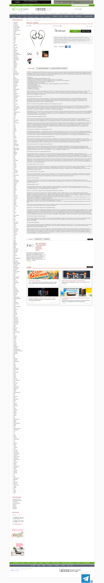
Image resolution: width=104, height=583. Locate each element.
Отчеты (46, 239)
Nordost (14, 295)
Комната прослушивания (63, 13)
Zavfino (14, 490)
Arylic (14, 42)
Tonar (14, 448)
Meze (14, 256)
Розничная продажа (17, 500)
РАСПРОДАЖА (78, 16)
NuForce (14, 299)
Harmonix (15, 189)
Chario (14, 105)
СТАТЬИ (60, 16)
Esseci (14, 161)
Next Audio (15, 293)
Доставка (33, 13)
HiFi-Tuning (15, 197)
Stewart (14, 420)
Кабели (63, 565)
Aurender (15, 67)
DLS (14, 133)
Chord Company (16, 106)
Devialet (14, 129)
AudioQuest (15, 63)
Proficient (15, 342)
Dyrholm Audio (15, 144)
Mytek (14, 285)
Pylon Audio (15, 352)
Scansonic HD (15, 388)
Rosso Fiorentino (16, 380)
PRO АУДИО (49, 565)
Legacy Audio (15, 228)
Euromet (14, 164)
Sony (14, 407)
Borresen (15, 86)
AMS (14, 35)
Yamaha (14, 487)
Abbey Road (15, 22)
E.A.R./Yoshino (15, 145)
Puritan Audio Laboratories (17, 350)
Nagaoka (14, 287)
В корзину (75, 31)
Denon (14, 126)
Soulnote (14, 411)
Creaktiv (14, 114)
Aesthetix (15, 31)
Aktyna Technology (16, 34)
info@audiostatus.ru (18, 524)
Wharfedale (15, 479)
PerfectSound (15, 321)
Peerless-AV (15, 318)
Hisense (14, 200)
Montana (14, 270)
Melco (14, 254)
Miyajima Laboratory (16, 263)
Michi (14, 259)
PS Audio (14, 345)
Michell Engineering (16, 258)
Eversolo (14, 165)
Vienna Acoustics (16, 466)
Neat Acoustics (16, 290)
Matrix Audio (15, 251)
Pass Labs (15, 314)
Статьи (30, 239)
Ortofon (14, 310)
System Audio (15, 429)
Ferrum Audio (15, 171)
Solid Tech (15, 403)
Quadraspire (15, 358)
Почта (19, 5)
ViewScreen (15, 467)
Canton (14, 98)
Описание (31, 68)
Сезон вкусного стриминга (34, 280)
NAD (14, 286)
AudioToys (15, 65)
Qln (14, 356)
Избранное (31, 5)
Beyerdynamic (15, 81)
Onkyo (14, 305)
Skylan (14, 400)
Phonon (14, 325)
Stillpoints (15, 421)
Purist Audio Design (16, 349)
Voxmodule (15, 472)
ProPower (15, 344)
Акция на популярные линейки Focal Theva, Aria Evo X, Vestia (42, 297)
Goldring (14, 184)
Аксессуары (70, 565)
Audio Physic (15, 57)
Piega (14, 326)
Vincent (14, 468)
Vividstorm (15, 471)
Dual (14, 138)
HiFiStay (14, 199)
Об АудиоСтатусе (16, 499)
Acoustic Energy (16, 26)
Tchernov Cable (16, 439)
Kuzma (14, 224)
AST (14, 43)
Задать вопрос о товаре (59, 68)
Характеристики (43, 68)
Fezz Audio (15, 172)
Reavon (14, 364)
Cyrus (14, 117)
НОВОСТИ (55, 16)
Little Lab (14, 232)
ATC (14, 46)
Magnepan (15, 243)
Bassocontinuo (15, 74)
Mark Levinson (15, 248)
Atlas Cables (15, 47)
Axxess (14, 70)
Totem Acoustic (16, 452)
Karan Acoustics (16, 215)
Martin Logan (15, 250)
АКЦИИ (71, 16)
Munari (14, 279)
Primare (14, 338)
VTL (14, 475)
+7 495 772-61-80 (40, 10)
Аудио (38, 565)
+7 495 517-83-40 (40, 8)
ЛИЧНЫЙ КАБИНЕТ (88, 16)
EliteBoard (15, 152)
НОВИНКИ (66, 16)
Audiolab (14, 61)
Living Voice (15, 234)
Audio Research (16, 58)
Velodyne (14, 463)
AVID (14, 69)
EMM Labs (15, 153)
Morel (14, 275)
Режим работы (80, 13)
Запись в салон (53, 13)
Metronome (15, 255)
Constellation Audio (16, 112)
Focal (14, 177)
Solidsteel (15, 404)
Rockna (14, 376)
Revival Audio (15, 372)
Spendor (14, 415)
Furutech (14, 179)
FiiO (14, 173)
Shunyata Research (16, 392)
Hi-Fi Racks (15, 195)
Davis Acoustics (16, 122)
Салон (21, 13)
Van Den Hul (15, 462)
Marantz (14, 247)
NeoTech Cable (16, 291)
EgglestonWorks (16, 148)
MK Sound (15, 266)
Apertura (14, 38)
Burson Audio (15, 93)
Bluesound (15, 83)
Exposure (15, 169)
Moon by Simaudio (16, 271)
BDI (14, 75)
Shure (14, 393)
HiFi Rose (15, 196)
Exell (14, 168)
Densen (14, 128)
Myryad (14, 283)
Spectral (14, 413)
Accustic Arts (15, 24)
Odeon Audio (15, 302)
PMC (14, 334)
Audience (15, 51)
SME (14, 401)
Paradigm (15, 311)
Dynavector (15, 141)
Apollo (14, 39)
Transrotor (15, 455)
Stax (14, 417)
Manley (14, 246)
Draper (14, 136)
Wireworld (15, 483)
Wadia (14, 476)
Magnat (14, 242)
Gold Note (15, 183)
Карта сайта (25, 5)
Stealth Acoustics (16, 419)
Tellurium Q (15, 443)
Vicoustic (14, 464)
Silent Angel (15, 396)
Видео (43, 565)
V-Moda (14, 460)
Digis (14, 132)
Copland (14, 113)
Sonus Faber (15, 405)
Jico (14, 211)
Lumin (14, 236)
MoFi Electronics (16, 267)
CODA (14, 110)
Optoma (14, 307)
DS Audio (14, 137)
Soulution (14, 412)
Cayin (14, 102)
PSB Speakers (15, 346)
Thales (14, 444)
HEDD (14, 192)
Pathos (14, 315)
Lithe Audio (15, 231)
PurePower (15, 348)
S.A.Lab (14, 384)
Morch (14, 274)
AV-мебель (56, 565)
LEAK (14, 227)
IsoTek (14, 208)
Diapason (15, 130)
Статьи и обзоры (16, 503)
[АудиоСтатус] (20, 9)
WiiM (14, 480)
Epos (14, 157)
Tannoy (14, 436)
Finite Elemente (16, 175)
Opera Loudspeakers (17, 306)
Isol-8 (14, 207)
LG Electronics (15, 230)
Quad (14, 357)
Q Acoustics (15, 353)
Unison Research (16, 459)
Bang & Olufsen (16, 73)
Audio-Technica (16, 59)
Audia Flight (15, 50)
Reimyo (14, 366)
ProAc (14, 341)
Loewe (14, 235)
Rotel (14, 381)
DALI (14, 118)
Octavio (14, 301)
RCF (14, 362)
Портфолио (15, 501)
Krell (14, 220)
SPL (14, 416)
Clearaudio (15, 109)
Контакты (73, 13)
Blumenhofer (15, 85)
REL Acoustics (15, 369)
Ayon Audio (15, 71)
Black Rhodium (16, 82)
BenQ (14, 77)
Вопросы (45, 13)
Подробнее (30, 261)
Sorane (14, 408)
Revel (14, 370)
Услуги (27, 13)
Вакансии (15, 507)
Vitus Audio (15, 470)
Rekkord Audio (15, 368)
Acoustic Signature (16, 27)
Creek (14, 116)
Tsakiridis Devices (16, 456)
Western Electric (16, 478)
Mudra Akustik (15, 278)
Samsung (15, 385)
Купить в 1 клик (86, 31)
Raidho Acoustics (16, 361)
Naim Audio (15, 289)
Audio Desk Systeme (17, 54)
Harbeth (14, 188)
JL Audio (14, 212)
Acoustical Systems (16, 30)
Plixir (14, 333)
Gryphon (14, 185)
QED (14, 354)
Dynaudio (15, 140)
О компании (15, 13)
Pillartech (14, 329)
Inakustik (14, 203)
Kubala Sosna (15, 223)
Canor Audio (15, 97)
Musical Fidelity (16, 282)
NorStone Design (16, 297)
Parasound (15, 313)
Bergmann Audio (16, 79)
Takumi (14, 435)
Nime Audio (15, 294)
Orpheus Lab (15, 309)
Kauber (14, 216)
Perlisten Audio (15, 322)
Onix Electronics (16, 303)
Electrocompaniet (16, 149)
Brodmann (15, 90)
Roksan (14, 377)
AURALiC (15, 66)
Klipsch (14, 219)
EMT (14, 156)
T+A (14, 432)
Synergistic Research (17, 428)
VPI (14, 474)
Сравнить (56, 46)
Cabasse (14, 94)
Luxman (14, 238)
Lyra (14, 239)
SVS (14, 427)
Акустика (33, 565)
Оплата (39, 13)
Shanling (14, 389)
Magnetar (15, 244)
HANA (14, 187)
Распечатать (90, 26)
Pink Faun (15, 330)
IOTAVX (14, 204)
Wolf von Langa (16, 484)
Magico (14, 240)
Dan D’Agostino (16, 120)
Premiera (14, 337)
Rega (14, 365)
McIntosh (15, 252)
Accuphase (15, 23)
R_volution (15, 360)
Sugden (14, 424)
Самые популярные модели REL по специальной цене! (73, 280)
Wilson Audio (15, 482)
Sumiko (14, 425)
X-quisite (14, 486)
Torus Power (15, 451)
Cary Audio (15, 101)
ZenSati (14, 491)
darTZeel (14, 121)
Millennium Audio (16, 262)
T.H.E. (14, 431)
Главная (14, 5)
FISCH (14, 176)
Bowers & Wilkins (16, 89)
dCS (14, 124)
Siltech (14, 397)
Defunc (14, 125)
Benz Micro (15, 78)
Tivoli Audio (15, 447)
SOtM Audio (15, 409)
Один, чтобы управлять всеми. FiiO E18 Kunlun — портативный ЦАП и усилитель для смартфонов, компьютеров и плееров (40, 246)
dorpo (14, 134)
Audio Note (15, 55)
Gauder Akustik (16, 181)
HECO (14, 191)
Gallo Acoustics (16, 180)
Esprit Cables (15, 160)
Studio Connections (16, 423)
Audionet (14, 62)
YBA (14, 488)
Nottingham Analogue (17, 298)
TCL (14, 440)
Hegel (14, 193)
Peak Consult (15, 317)
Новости (15, 504)
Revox (14, 373)
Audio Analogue (16, 53)
